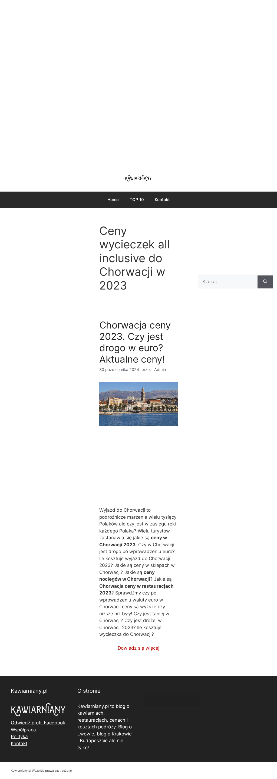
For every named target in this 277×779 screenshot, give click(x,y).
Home (113, 199)
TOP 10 (137, 199)
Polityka (19, 736)
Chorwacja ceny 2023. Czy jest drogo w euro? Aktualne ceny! (135, 342)
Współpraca (23, 729)
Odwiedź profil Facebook (38, 722)
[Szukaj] (265, 281)
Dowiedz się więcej (138, 648)
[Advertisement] (138, 84)
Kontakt (162, 199)
